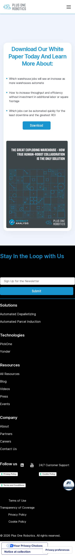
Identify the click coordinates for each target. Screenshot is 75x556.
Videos (5, 389)
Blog (3, 381)
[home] (14, 7)
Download (36, 125)
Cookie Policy (48, 474)
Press (4, 396)
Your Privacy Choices (28, 545)
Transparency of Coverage (17, 507)
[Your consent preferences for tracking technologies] (57, 550)
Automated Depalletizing (18, 314)
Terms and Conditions (13, 485)
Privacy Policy (9, 474)
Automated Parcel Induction (20, 321)
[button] (68, 7)
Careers (5, 441)
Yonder (5, 351)
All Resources (10, 374)
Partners (6, 434)
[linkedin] (22, 465)
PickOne (6, 344)
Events (5, 404)
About (4, 426)
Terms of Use (17, 500)
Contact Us (8, 449)
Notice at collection (17, 551)
